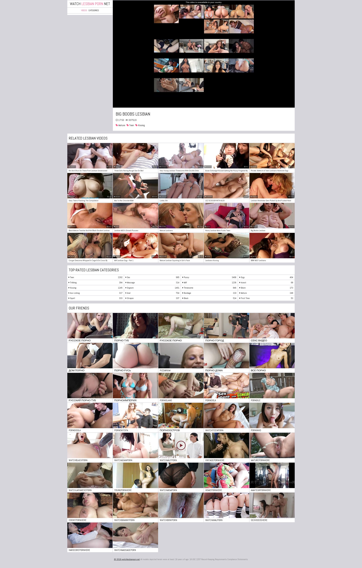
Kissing (141, 125)
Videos (84, 10)
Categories (94, 10)
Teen (131, 125)
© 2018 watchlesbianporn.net (127, 559)
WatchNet (90, 3)
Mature (121, 125)
